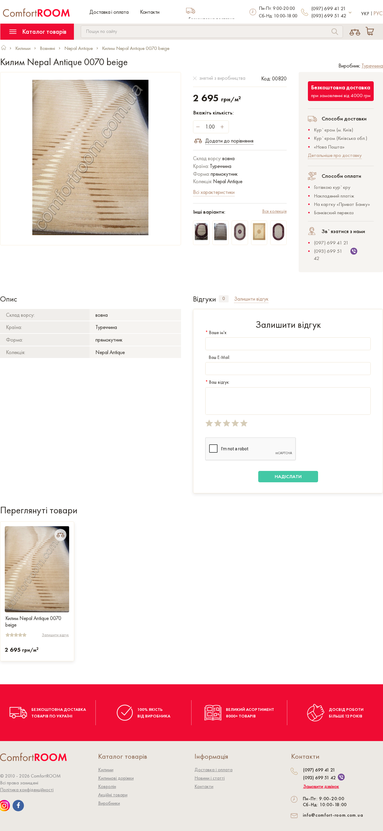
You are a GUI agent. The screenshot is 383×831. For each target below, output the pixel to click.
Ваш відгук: (217, 382)
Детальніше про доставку (335, 155)
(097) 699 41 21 (328, 8)
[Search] (335, 32)
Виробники (109, 803)
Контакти (149, 11)
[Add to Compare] (60, 535)
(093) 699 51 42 (328, 15)
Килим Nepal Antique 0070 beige (33, 621)
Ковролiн (107, 786)
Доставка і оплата (109, 11)
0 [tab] (223, 299)
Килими (105, 769)
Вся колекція (274, 211)
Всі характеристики (214, 192)
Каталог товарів (43, 31)
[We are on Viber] (341, 777)
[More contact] (350, 13)
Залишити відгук (55, 634)
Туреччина (372, 65)
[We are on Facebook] (18, 805)
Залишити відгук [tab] (251, 298)
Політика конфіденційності (27, 789)
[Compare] (355, 32)
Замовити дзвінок (321, 786)
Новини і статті (209, 778)
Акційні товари (112, 795)
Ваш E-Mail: (219, 357)
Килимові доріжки (116, 778)
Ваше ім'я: (216, 333)
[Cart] (371, 32)
